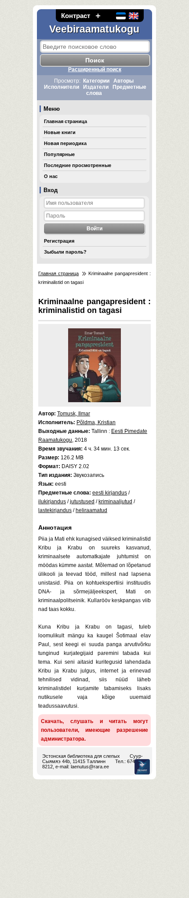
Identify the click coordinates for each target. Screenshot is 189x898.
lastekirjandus (55, 510)
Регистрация (59, 241)
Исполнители (61, 87)
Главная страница (65, 121)
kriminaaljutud (115, 501)
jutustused (82, 501)
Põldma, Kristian (96, 422)
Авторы (123, 81)
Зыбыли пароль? (65, 251)
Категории (96, 81)
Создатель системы (142, 766)
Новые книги (60, 132)
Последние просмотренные (77, 165)
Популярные (59, 154)
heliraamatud (91, 510)
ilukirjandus (52, 501)
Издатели (96, 87)
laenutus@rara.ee (90, 766)
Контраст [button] (75, 15)
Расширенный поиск (94, 69)
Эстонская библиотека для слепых (81, 756)
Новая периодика (65, 143)
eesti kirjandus (109, 493)
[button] (98, 15)
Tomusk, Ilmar (73, 414)
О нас (51, 176)
